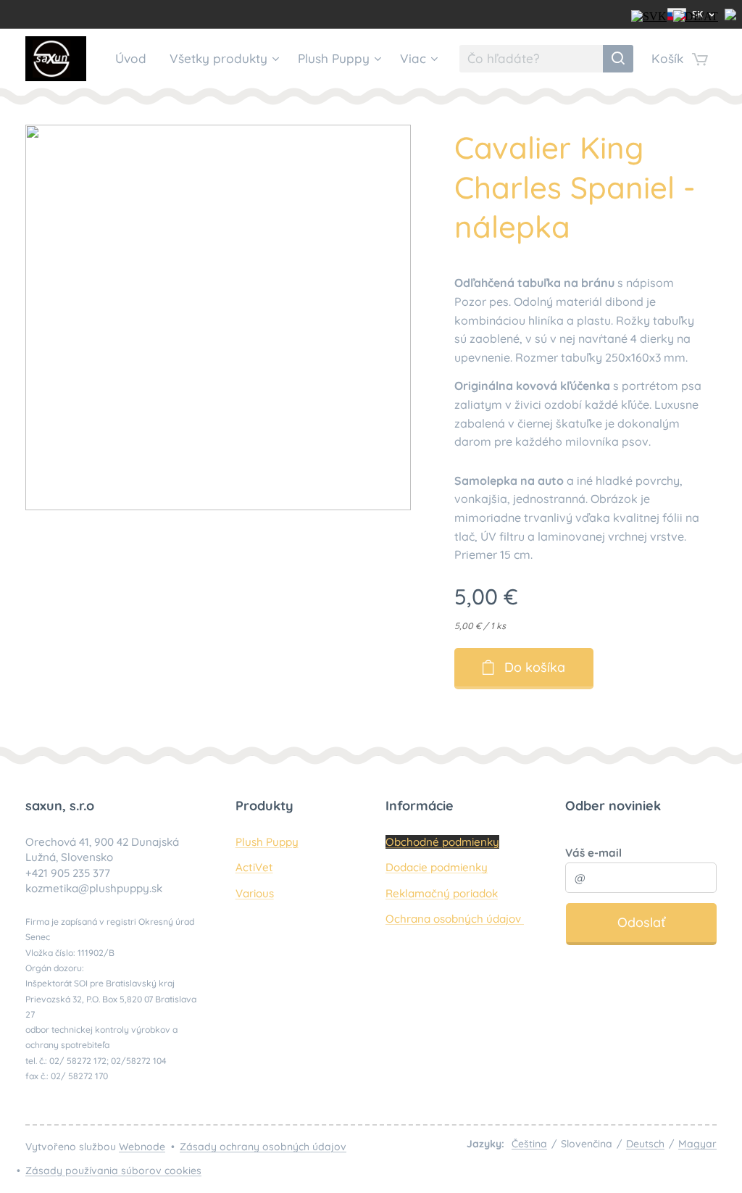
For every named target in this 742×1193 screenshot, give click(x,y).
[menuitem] (135, 59)
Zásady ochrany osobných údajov (263, 1146)
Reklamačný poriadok (441, 893)
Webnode (142, 1146)
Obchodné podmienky (442, 842)
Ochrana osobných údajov (454, 919)
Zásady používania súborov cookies (113, 1170)
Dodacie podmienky (436, 867)
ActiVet (254, 867)
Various (254, 893)
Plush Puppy (267, 842)
